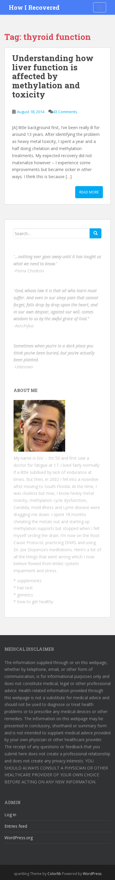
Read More (89, 192)
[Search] (95, 233)
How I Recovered (34, 7)
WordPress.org (18, 837)
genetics (25, 595)
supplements (29, 580)
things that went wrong (48, 556)
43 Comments (65, 111)
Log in (10, 814)
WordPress (92, 873)
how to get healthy (35, 601)
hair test (25, 588)
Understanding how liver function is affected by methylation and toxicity (52, 76)
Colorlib (54, 873)
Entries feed (15, 826)
